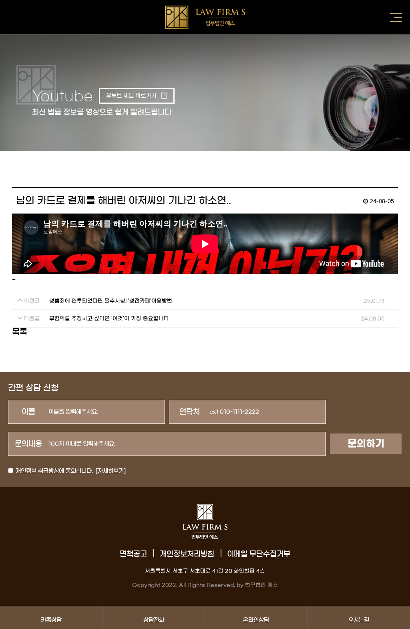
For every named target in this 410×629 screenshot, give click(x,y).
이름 (28, 411)
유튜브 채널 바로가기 (132, 96)
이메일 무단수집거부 (258, 554)
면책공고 (133, 554)
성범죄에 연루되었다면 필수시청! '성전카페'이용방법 (110, 301)
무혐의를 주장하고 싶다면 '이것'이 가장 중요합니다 (109, 318)
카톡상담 (51, 620)
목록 (19, 332)
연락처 (189, 411)
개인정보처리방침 (187, 554)
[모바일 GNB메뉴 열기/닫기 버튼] (396, 17)
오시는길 (358, 620)
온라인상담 (256, 620)
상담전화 (153, 620)
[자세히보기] (111, 471)
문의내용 (28, 444)
